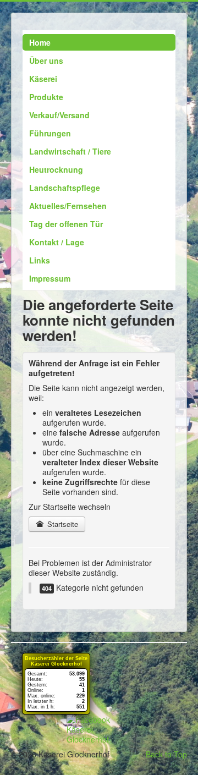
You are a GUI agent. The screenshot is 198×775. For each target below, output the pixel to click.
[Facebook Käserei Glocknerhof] (99, 729)
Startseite (61, 524)
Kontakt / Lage (56, 242)
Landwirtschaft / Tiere (70, 151)
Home (40, 42)
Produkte (46, 96)
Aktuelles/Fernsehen (68, 205)
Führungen (50, 133)
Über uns (46, 60)
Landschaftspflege (64, 187)
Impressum (49, 278)
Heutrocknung (56, 169)
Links (39, 260)
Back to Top (166, 754)
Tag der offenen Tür (66, 223)
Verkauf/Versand (59, 114)
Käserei (43, 78)
